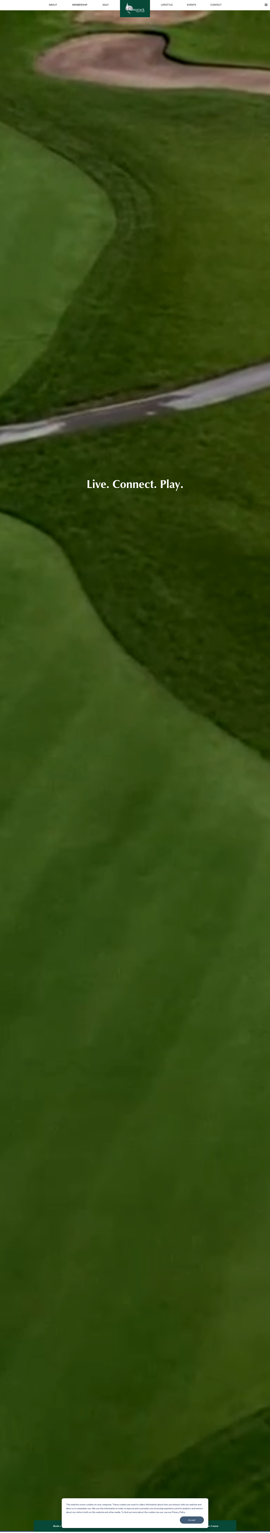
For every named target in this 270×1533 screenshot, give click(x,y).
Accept (191, 1520)
